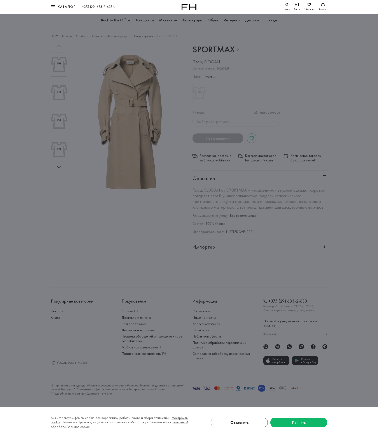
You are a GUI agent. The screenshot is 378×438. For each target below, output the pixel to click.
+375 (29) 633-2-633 (97, 6)
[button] (63, 7)
